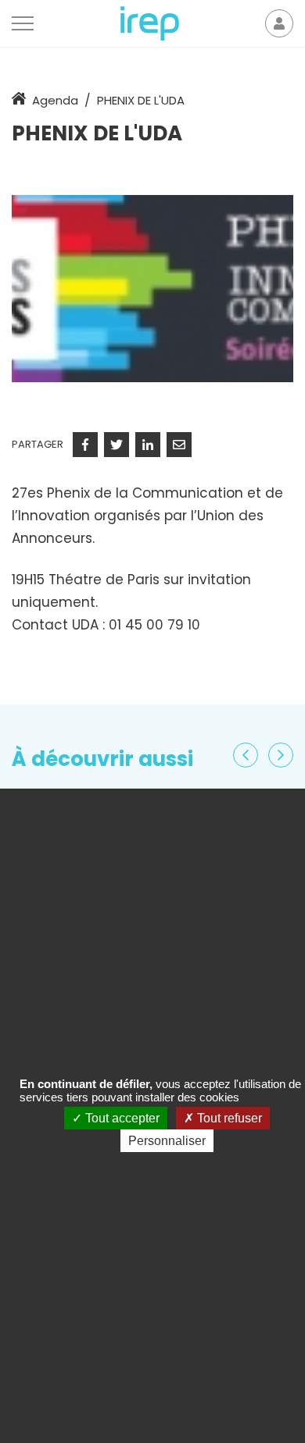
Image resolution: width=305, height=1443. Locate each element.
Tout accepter (121, 1118)
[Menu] (22, 23)
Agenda (55, 100)
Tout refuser (228, 1118)
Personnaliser (167, 1140)
